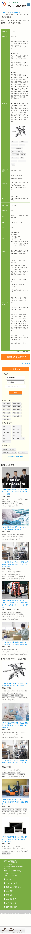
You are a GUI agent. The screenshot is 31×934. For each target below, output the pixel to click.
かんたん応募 (11, 932)
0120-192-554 (14, 871)
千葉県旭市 (16, 416)
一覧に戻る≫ (25, 363)
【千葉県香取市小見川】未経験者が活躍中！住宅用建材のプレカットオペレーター (15, 564)
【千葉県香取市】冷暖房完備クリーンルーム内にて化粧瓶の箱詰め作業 (15, 643)
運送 (14, 426)
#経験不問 (23, 154)
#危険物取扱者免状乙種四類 (9, 501)
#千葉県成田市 (6, 615)
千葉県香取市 (17, 413)
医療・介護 (6, 432)
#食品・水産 (18, 737)
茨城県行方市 (6, 407)
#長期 (13, 164)
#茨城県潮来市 (15, 158)
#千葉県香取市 (6, 574)
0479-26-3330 (9, 873)
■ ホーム (7, 879)
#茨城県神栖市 (6, 506)
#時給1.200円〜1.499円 (9, 504)
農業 (4, 429)
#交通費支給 (15, 141)
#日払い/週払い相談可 (17, 148)
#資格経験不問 (22, 161)
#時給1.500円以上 (22, 617)
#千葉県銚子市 (6, 732)
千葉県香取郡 (6, 413)
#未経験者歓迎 (15, 154)
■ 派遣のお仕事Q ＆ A (12, 887)
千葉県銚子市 (17, 410)
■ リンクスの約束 (11, 883)
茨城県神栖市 (6, 404)
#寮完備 (25, 809)
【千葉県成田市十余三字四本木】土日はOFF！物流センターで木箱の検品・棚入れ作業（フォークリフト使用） (15, 604)
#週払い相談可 (15, 539)
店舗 (14, 435)
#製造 (22, 158)
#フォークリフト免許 (14, 499)
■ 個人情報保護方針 (11, 907)
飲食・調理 (16, 432)
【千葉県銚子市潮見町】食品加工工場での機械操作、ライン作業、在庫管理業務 (15, 725)
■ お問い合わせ (10, 903)
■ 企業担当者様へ (11, 899)
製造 (4, 426)
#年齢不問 (22, 145)
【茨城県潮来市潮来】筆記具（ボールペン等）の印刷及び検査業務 (15, 684)
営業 (4, 439)
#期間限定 (18, 851)
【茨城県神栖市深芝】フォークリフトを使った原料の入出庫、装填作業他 (15, 802)
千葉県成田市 (6, 416)
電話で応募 (4, 932)
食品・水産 (16, 429)
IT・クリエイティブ (18, 439)
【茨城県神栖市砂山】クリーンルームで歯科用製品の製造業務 (15, 528)
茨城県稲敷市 (6, 410)
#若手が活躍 (16, 578)
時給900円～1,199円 (9, 449)
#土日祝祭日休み (24, 141)
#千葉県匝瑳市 (18, 846)
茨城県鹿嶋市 (17, 404)
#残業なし (23, 534)
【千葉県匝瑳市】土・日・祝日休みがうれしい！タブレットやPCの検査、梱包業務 (15, 839)
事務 (4, 435)
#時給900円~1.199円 (17, 151)
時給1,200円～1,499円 (10, 452)
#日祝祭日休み (22, 732)
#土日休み (14, 615)
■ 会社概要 (8, 891)
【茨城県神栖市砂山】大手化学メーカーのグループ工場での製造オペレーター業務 (15, 492)
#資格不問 (14, 161)
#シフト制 (5, 499)
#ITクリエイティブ (7, 846)
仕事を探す (19, 932)
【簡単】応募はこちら (15, 357)
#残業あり (19, 504)
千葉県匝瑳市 (6, 419)
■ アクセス (8, 895)
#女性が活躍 (15, 145)
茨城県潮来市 (17, 407)
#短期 (10, 578)
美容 (4, 442)
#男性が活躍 (5, 537)
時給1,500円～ (22, 452)
